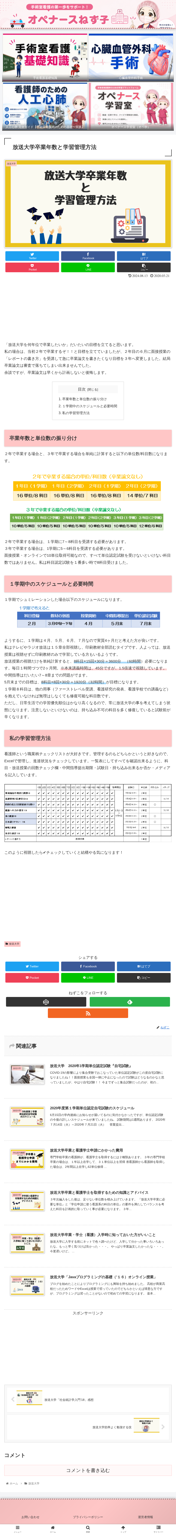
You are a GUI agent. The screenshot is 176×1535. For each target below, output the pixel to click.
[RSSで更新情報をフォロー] (88, 1013)
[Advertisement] (88, 311)
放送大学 (14, 943)
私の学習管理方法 (76, 413)
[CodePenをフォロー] (46, 1002)
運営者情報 (145, 1517)
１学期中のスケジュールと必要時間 (89, 406)
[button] (163, 813)
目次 (82, 389)
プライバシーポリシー (88, 1517)
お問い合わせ (30, 1517)
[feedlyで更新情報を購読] (130, 1002)
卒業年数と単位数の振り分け (84, 399)
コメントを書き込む (88, 1470)
